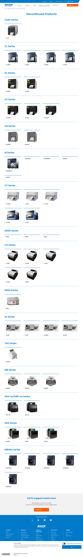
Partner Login (58, 1)
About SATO (56, 5)
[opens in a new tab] (32, 520)
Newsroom (45, 1)
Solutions (27, 5)
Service (34, 5)
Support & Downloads (44, 5)
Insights (50, 1)
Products (19, 5)
